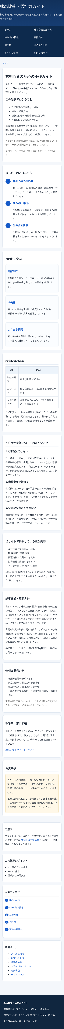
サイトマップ (17, 974)
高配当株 (38, 37)
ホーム (7, 29)
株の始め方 (13, 900)
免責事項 (15, 970)
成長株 (7, 45)
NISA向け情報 (11, 37)
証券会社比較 (40, 45)
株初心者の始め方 (43, 29)
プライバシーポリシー (22, 966)
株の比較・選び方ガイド (22, 6)
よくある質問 (11, 52)
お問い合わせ (40, 52)
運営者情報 (16, 962)
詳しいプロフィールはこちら (20, 750)
